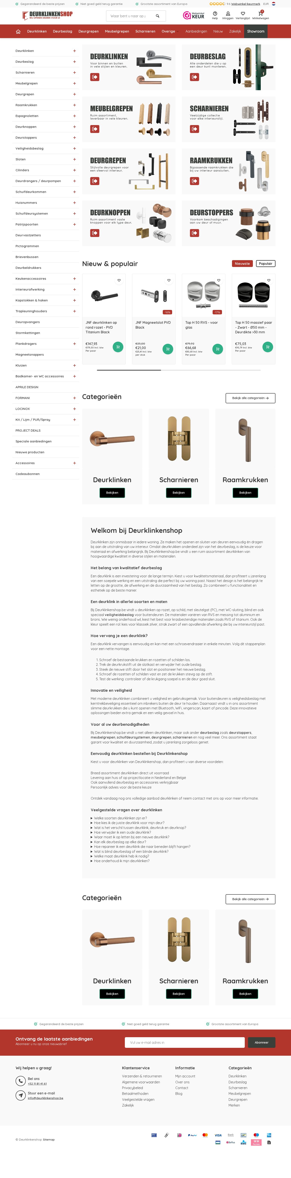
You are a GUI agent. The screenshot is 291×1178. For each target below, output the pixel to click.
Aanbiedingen (196, 31)
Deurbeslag (62, 31)
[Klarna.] (256, 1143)
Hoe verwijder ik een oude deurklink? (122, 832)
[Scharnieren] (179, 439)
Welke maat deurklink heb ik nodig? (121, 856)
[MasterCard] (205, 1135)
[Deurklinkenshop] (47, 16)
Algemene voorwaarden (141, 1082)
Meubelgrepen (117, 31)
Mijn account (185, 1076)
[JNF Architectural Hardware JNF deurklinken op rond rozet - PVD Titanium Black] (103, 295)
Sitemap (49, 1139)
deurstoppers (240, 732)
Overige (168, 31)
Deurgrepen (89, 31)
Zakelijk (235, 31)
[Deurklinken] (112, 439)
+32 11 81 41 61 (37, 1083)
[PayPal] (192, 1135)
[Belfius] (230, 1143)
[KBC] (243, 1143)
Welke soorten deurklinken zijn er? (120, 818)
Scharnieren (145, 31)
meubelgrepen (103, 737)
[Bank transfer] (230, 1135)
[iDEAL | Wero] (179, 1135)
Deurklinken (37, 31)
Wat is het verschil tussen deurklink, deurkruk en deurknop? (140, 828)
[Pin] (154, 1135)
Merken (234, 1105)
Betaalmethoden (135, 1093)
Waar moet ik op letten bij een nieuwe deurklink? (131, 837)
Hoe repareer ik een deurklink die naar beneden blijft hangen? (142, 846)
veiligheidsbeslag (119, 615)
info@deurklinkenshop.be (45, 1098)
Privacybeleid (132, 1088)
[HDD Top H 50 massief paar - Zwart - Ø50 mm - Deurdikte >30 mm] (253, 295)
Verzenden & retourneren (142, 1076)
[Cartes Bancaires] (218, 1143)
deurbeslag (209, 732)
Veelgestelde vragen (138, 1099)
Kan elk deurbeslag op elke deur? (120, 842)
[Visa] (218, 1135)
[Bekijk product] (118, 347)
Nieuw (218, 31)
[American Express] (269, 1135)
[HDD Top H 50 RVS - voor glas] (203, 295)
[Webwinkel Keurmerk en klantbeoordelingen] (193, 15)
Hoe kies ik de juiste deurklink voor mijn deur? (129, 823)
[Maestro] (256, 1135)
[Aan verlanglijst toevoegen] (119, 280)
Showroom (255, 31)
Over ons (182, 1082)
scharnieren (182, 737)
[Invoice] (269, 1143)
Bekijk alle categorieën (248, 398)
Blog (178, 1093)
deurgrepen (161, 737)
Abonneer (262, 1042)
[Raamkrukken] (245, 439)
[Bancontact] (243, 1135)
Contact (181, 1088)
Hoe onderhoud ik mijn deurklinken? (121, 861)
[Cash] (166, 1135)
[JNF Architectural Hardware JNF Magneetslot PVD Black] (153, 295)
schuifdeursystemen (133, 737)
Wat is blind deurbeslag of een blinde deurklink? (131, 851)
